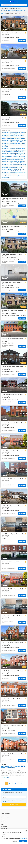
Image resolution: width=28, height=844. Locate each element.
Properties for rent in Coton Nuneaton (15, 169)
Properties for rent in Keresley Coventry (14, 151)
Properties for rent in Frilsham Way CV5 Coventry (13, 135)
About (2, 819)
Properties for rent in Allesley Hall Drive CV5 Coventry (14, 133)
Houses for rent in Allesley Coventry (10, 175)
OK (23, 841)
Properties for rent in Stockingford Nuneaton (12, 170)
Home (2, 10)
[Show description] (25, 33)
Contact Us (3, 821)
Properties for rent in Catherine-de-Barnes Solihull (13, 161)
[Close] (26, 831)
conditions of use (18, 800)
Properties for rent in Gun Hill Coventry (10, 172)
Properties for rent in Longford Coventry (11, 148)
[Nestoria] (14, 1)
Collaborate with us (5, 817)
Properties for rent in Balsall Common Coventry (12, 159)
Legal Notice (4, 826)
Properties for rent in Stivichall (8, 153)
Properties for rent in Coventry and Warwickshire (14, 12)
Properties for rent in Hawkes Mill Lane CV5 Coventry (13, 132)
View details (22, 40)
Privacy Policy (4, 828)
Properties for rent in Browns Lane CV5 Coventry (13, 137)
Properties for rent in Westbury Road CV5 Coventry (13, 138)
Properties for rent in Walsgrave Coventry (15, 158)
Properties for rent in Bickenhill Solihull (10, 164)
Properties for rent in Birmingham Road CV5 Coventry (14, 141)
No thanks (14, 841)
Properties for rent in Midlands (9, 10)
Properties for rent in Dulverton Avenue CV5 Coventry (14, 140)
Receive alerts (14, 804)
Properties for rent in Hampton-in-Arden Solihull (12, 162)
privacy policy (5, 801)
